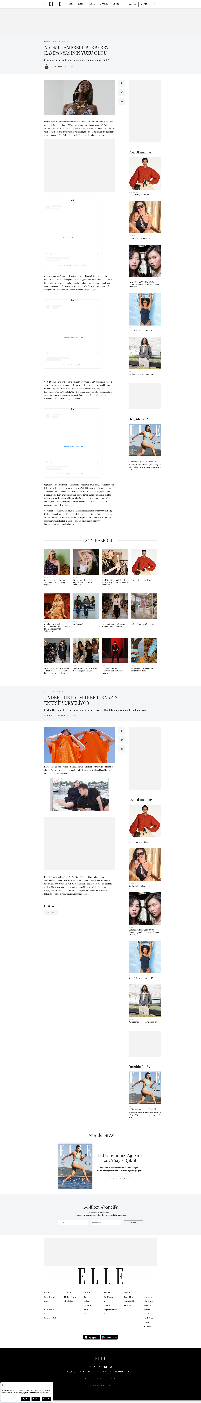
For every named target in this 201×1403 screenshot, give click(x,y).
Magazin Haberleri (110, 1309)
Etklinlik (67, 1293)
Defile (46, 1314)
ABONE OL (132, 4)
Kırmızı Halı (108, 1314)
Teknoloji (147, 1309)
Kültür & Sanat (148, 1301)
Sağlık (86, 1309)
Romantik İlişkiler (129, 1301)
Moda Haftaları (49, 1309)
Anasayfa (47, 42)
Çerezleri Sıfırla (115, 1379)
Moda (54, 42)
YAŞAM (146, 1293)
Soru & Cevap (148, 1318)
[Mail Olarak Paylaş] (121, 101)
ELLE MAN (92, 4)
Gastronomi (147, 1305)
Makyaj (86, 1301)
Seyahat (146, 1322)
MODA (70, 4)
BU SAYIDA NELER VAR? (120, 1179)
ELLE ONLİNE (61, 716)
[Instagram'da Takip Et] (100, 1366)
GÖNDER (133, 1223)
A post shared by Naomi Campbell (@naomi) (72, 265)
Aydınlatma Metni (102, 1379)
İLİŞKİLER (116, 4)
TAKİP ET (144, 4)
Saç (85, 1297)
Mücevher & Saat (50, 1318)
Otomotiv (147, 1314)
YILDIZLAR (107, 1293)
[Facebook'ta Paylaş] (121, 83)
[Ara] (155, 4)
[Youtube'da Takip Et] (105, 1366)
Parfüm (86, 1314)
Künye (91, 1379)
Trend (46, 1301)
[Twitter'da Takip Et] (95, 1366)
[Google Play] (109, 1337)
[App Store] (91, 1337)
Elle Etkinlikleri (69, 1301)
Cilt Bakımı (87, 1305)
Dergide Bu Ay (148, 1326)
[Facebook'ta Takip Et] (90, 1366)
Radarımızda (148, 1297)
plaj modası (51, 913)
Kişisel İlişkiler (128, 1297)
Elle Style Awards (70, 1297)
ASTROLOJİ (104, 4)
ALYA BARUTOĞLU (58, 67)
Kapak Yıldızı (108, 1297)
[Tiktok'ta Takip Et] (111, 1366)
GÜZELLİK (81, 4)
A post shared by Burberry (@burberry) (73, 365)
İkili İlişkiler (127, 1305)
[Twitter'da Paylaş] (121, 92)
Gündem (107, 1305)
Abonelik (83, 1379)
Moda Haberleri (63, 42)
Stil (45, 1305)
